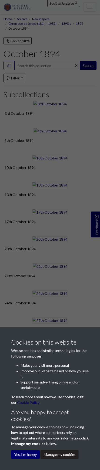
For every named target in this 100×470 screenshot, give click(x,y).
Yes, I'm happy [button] (25, 454)
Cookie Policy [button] (28, 402)
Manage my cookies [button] (59, 454)
